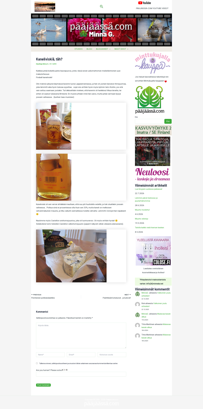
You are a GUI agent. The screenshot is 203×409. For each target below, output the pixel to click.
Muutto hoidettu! (142, 210)
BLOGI (89, 49)
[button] (101, 6)
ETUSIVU (79, 49)
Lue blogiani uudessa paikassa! (148, 189)
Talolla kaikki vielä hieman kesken (149, 227)
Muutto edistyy (141, 219)
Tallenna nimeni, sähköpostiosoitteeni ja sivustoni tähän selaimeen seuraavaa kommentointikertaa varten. (78, 363)
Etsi (136, 117)
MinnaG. (145, 293)
